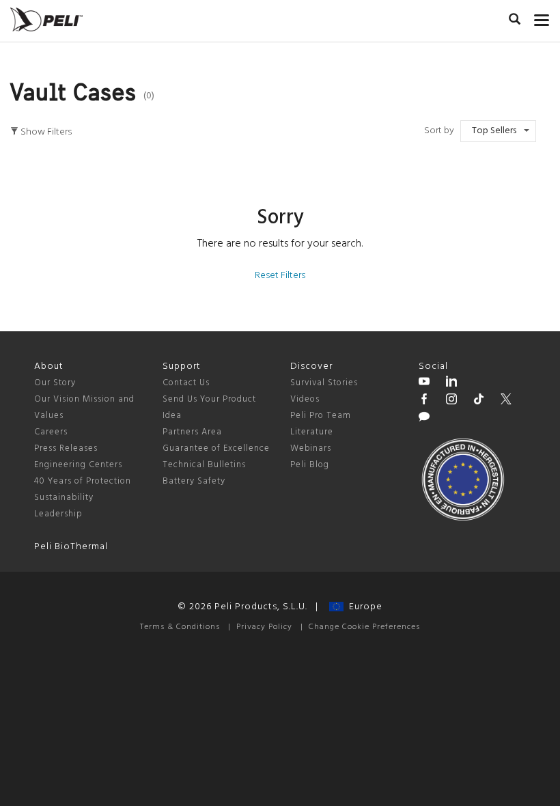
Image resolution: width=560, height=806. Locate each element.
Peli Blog (309, 465)
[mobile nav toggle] (542, 17)
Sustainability (64, 497)
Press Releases (66, 448)
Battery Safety (194, 481)
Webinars (310, 448)
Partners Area (192, 432)
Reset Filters (280, 275)
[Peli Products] (424, 401)
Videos (305, 399)
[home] (46, 19)
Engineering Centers (78, 465)
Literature (311, 432)
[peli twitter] (506, 401)
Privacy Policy (264, 627)
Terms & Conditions (180, 627)
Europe (363, 607)
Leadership (58, 514)
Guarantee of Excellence (216, 448)
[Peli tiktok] (478, 401)
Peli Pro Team (320, 415)
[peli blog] (424, 418)
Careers (51, 432)
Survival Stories (324, 383)
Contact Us (186, 383)
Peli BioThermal (71, 547)
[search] (515, 21)
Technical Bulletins (204, 465)
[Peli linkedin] (451, 383)
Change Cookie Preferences (364, 627)
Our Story (55, 383)
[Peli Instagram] (451, 401)
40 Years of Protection (82, 481)
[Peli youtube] (424, 383)
